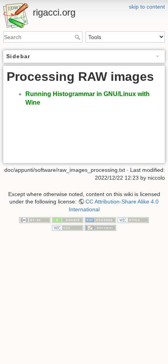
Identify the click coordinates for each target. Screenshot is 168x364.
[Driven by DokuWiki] (100, 227)
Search (78, 37)
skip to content (147, 7)
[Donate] (67, 219)
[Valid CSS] (67, 227)
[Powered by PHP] (100, 219)
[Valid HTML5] (133, 219)
